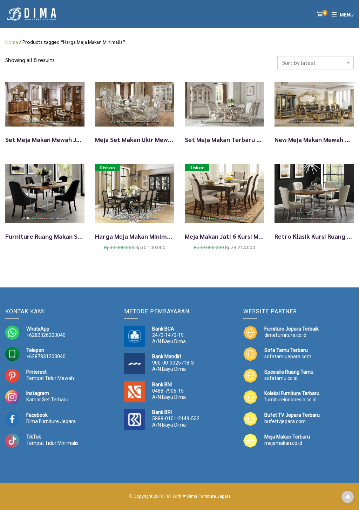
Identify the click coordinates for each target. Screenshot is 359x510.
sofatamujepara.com (287, 356)
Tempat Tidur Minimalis (52, 443)
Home (11, 42)
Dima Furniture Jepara (51, 421)
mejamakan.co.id (283, 443)
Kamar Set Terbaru (47, 399)
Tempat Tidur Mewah (50, 378)
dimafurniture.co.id (285, 335)
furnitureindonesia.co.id (290, 399)
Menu (347, 14)
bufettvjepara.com (285, 421)
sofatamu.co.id (281, 378)
